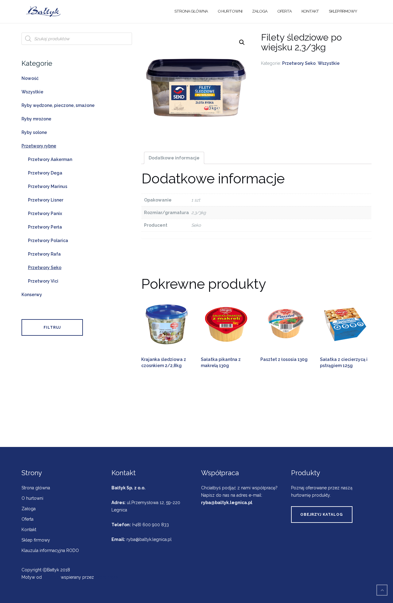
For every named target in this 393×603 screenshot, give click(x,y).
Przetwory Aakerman (50, 159)
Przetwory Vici (43, 281)
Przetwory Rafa (44, 254)
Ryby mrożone (36, 118)
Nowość (30, 78)
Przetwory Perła (45, 227)
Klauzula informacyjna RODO (50, 550)
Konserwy (31, 294)
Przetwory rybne (38, 145)
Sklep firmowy (343, 11)
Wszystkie (329, 63)
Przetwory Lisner (45, 200)
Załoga (259, 11)
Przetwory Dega (45, 172)
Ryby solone (34, 132)
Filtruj (52, 327)
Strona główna (191, 11)
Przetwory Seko (299, 63)
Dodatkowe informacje (174, 157)
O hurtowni (230, 11)
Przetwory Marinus (47, 186)
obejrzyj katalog (321, 514)
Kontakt (310, 11)
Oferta (284, 11)
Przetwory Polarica (48, 240)
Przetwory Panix (45, 213)
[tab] (174, 158)
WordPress (106, 577)
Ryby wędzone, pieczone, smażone (58, 105)
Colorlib (51, 577)
